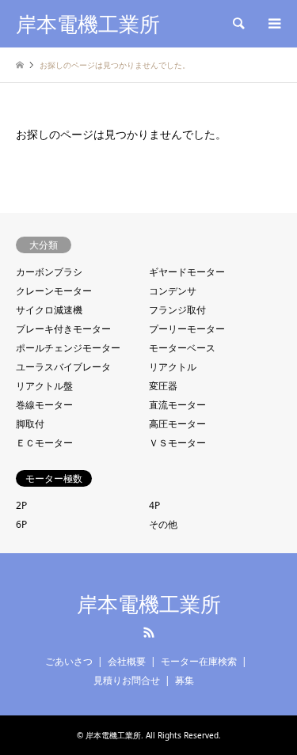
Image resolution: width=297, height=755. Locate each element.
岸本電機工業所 (149, 605)
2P (21, 505)
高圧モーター (177, 424)
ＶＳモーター (177, 443)
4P (154, 505)
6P (21, 524)
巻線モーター (44, 405)
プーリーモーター (187, 329)
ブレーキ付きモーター (63, 329)
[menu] (273, 23)
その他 (163, 524)
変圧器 (163, 386)
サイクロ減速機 (49, 310)
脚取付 (30, 424)
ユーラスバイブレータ (63, 367)
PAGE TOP (272, 712)
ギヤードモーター (187, 272)
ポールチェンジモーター (68, 348)
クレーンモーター (54, 291)
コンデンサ (172, 291)
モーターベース (182, 348)
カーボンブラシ (49, 272)
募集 (184, 680)
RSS (148, 632)
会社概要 (127, 661)
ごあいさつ (69, 661)
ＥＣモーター (44, 443)
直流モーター (177, 405)
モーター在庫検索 (199, 661)
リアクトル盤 (44, 386)
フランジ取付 (177, 310)
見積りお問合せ (126, 680)
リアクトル (172, 367)
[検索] (237, 23)
